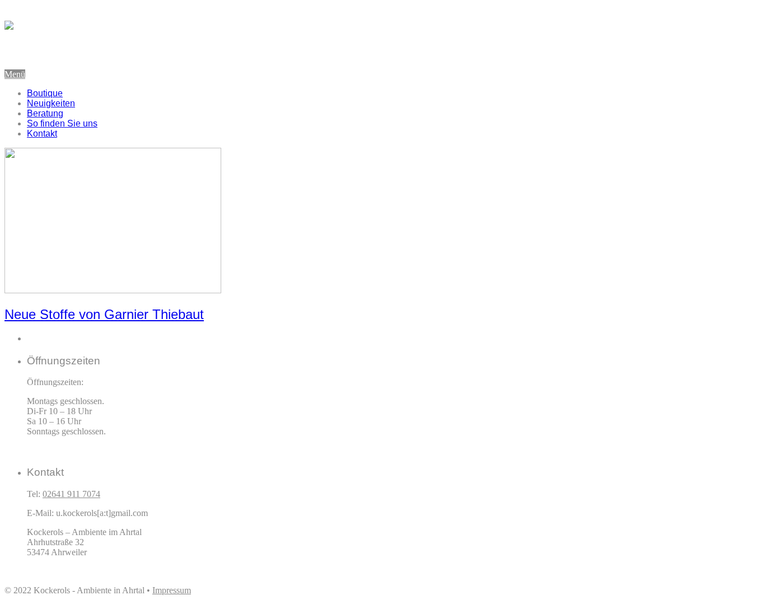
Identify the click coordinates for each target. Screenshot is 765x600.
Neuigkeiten (51, 103)
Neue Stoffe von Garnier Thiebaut (104, 314)
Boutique (45, 93)
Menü (14, 74)
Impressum (171, 590)
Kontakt (42, 133)
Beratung (45, 113)
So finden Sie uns (62, 123)
